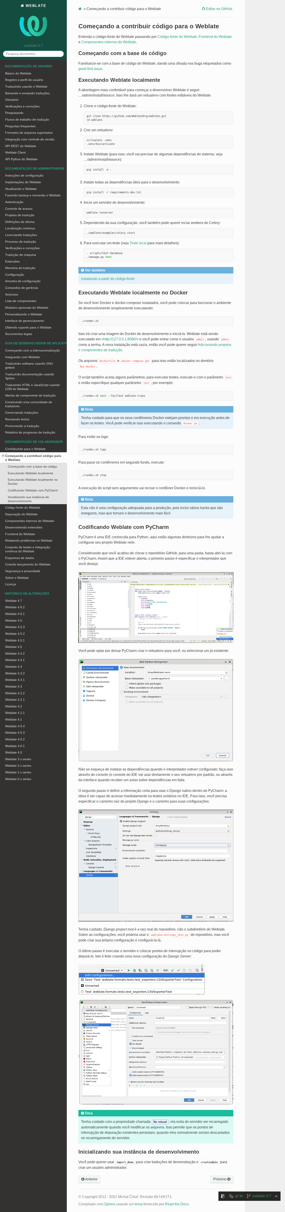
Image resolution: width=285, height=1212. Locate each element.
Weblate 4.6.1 (15, 614)
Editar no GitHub (218, 9)
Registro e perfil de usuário (24, 80)
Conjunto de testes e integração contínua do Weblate (27, 549)
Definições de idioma (20, 222)
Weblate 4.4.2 (15, 653)
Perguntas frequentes (20, 126)
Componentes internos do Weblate (29, 521)
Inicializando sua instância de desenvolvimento (28, 499)
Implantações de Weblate (23, 182)
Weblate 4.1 (13, 719)
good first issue (90, 69)
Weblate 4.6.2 (15, 607)
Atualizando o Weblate (21, 189)
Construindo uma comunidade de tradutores (28, 404)
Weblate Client (15, 152)
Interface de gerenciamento (24, 321)
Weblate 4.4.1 (15, 660)
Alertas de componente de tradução (30, 395)
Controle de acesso (19, 208)
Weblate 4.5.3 (15, 627)
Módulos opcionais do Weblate (26, 307)
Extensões (12, 261)
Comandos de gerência (21, 288)
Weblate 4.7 (13, 600)
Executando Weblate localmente (30, 473)
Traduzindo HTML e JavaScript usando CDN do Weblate (32, 387)
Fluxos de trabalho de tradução (27, 119)
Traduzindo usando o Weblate (26, 86)
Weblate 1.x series (18, 772)
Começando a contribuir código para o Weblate (33, 458)
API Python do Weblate (21, 159)
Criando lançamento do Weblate (28, 564)
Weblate (35, 6)
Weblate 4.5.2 (15, 633)
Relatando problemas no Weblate (28, 540)
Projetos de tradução (20, 215)
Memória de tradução (20, 268)
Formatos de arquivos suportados (29, 132)
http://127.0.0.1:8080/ (120, 339)
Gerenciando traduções (21, 412)
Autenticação (14, 202)
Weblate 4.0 (13, 752)
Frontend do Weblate (20, 534)
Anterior (91, 1179)
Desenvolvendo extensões (23, 527)
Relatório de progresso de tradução (30, 432)
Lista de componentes (20, 301)
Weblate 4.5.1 (15, 640)
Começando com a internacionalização (32, 350)
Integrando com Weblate (22, 357)
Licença (10, 584)
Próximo (220, 1179)
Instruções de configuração (24, 175)
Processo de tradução (20, 241)
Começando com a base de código (32, 466)
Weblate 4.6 (13, 620)
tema (138, 1204)
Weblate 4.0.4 (15, 726)
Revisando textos (17, 419)
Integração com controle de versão (29, 139)
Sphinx (109, 1204)
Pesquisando (14, 113)
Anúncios (11, 294)
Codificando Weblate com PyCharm (33, 490)
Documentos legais (18, 334)
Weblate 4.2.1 (15, 699)
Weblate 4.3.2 (15, 673)
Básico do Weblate (18, 73)
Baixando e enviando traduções (27, 93)
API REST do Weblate (20, 146)
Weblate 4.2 (13, 706)
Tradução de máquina (20, 255)
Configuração (14, 274)
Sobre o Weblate (17, 577)
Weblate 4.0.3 (15, 732)
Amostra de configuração (23, 281)
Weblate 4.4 (13, 666)
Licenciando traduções (21, 235)
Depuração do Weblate (21, 514)
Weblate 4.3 (13, 686)
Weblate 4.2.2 (15, 693)
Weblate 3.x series (18, 759)
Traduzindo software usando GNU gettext (29, 365)
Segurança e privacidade (22, 571)
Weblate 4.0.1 (15, 746)
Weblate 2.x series (18, 765)
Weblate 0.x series (18, 779)
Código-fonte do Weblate (22, 507)
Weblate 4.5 (13, 647)
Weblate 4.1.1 (15, 713)
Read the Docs (177, 1204)
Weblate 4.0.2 (15, 739)
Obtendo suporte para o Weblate (28, 327)
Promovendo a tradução (22, 426)
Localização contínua (20, 228)
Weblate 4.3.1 (15, 680)
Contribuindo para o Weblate (25, 449)
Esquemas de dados (19, 558)
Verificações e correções (22, 106)
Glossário (11, 99)
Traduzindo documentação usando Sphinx (29, 376)
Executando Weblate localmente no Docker (33, 481)
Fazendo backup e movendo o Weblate (33, 195)
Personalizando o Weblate (23, 314)
